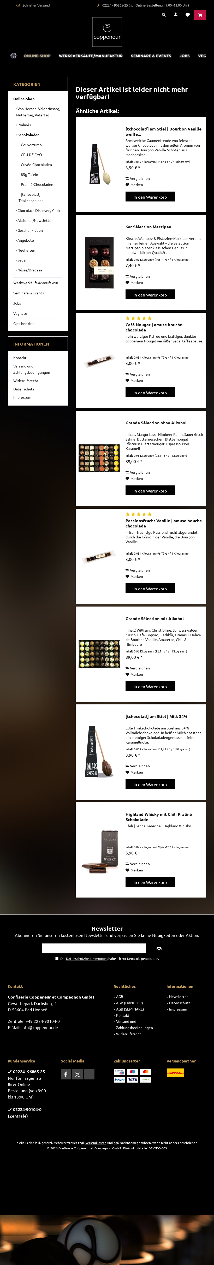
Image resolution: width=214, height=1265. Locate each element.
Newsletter (178, 996)
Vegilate (20, 313)
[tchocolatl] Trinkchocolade (31, 197)
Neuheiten (26, 250)
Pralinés (24, 124)
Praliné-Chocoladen (36, 184)
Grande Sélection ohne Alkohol (156, 422)
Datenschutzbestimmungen (87, 958)
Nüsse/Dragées (29, 270)
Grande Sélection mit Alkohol (155, 618)
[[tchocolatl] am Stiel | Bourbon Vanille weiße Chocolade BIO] (99, 164)
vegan (22, 260)
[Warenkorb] (200, 15)
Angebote (25, 240)
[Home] (13, 55)
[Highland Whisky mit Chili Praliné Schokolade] (99, 850)
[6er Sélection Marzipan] (99, 262)
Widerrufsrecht (25, 380)
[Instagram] (89, 1074)
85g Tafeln (29, 174)
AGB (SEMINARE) (130, 1009)
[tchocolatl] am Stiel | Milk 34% (157, 716)
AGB (119, 996)
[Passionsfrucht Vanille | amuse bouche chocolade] (99, 556)
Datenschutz (23, 389)
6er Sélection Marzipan (148, 226)
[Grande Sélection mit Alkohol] (99, 654)
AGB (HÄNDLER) (129, 1002)
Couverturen (31, 144)
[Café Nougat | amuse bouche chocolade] (99, 360)
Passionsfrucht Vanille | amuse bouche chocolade (164, 523)
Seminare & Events (28, 292)
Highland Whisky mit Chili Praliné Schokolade (159, 817)
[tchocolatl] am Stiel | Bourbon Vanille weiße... (163, 131)
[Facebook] (66, 1074)
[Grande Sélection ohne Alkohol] (99, 458)
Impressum (22, 397)
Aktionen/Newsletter (35, 220)
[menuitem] (200, 15)
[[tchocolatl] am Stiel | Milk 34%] (99, 752)
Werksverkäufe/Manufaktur (35, 282)
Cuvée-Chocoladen (36, 164)
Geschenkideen (30, 230)
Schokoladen (28, 134)
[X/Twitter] (77, 1074)
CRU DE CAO (31, 154)
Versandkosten (95, 1143)
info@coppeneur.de (39, 1027)
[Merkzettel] (188, 15)
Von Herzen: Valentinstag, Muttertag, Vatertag (38, 111)
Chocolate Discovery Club (38, 210)
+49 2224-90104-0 (43, 1021)
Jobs (17, 303)
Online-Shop (23, 98)
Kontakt (20, 357)
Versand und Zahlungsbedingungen (31, 369)
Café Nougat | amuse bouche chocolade (154, 327)
